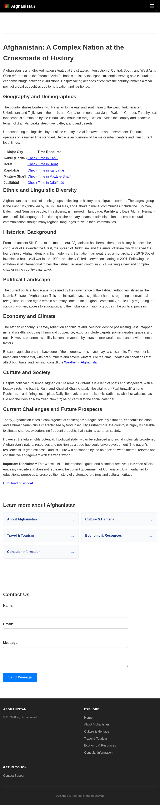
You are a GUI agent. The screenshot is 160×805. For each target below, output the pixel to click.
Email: (8, 624)
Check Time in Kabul (43, 158)
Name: (8, 605)
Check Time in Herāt (43, 164)
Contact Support (14, 775)
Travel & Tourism (95, 738)
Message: (10, 642)
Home (88, 717)
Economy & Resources (100, 745)
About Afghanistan (96, 724)
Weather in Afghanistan (81, 362)
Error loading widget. (18, 483)
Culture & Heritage (96, 731)
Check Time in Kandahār (46, 170)
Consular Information (98, 752)
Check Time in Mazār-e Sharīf (49, 176)
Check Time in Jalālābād (46, 182)
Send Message (20, 677)
